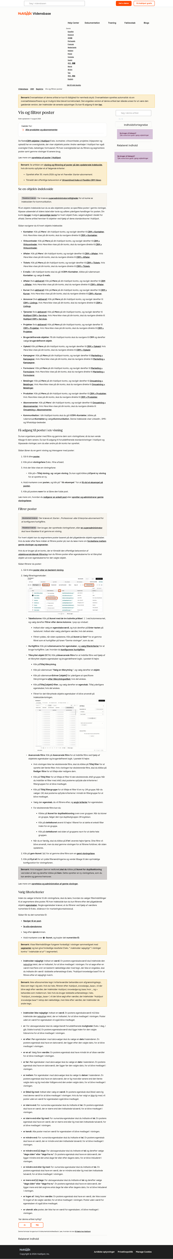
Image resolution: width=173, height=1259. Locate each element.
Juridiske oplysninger (104, 1252)
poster (36, 456)
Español (71, 32)
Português (71, 41)
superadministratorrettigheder (63, 198)
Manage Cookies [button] (144, 1252)
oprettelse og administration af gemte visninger (55, 884)
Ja (24, 1225)
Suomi (70, 60)
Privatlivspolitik (125, 1252)
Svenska (71, 57)
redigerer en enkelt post (55, 497)
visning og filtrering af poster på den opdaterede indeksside (73, 165)
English (70, 79)
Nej (37, 1225)
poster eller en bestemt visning (48, 570)
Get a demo (124, 3)
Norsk (70, 66)
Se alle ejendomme (32, 926)
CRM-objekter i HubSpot (38, 141)
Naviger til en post (32, 921)
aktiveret (39, 281)
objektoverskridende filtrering (32, 554)
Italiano (70, 51)
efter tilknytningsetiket (59, 679)
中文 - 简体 (71, 76)
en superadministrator (91, 528)
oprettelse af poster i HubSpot (46, 157)
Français (71, 44)
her (100, 104)
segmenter (26, 948)
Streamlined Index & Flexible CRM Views (81, 180)
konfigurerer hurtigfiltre (72, 649)
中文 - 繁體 (71, 63)
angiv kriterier (81, 802)
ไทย (69, 73)
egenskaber (31, 905)
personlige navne (48, 215)
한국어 (70, 70)
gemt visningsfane (86, 853)
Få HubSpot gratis (144, 3)
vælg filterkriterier (90, 646)
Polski (70, 54)
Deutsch (71, 35)
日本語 (70, 38)
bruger (27, 215)
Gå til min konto (74, 85)
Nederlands (72, 47)
